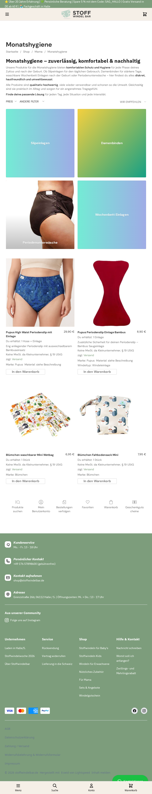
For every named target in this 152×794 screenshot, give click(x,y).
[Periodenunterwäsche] (40, 209)
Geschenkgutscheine (134, 509)
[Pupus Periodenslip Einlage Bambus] (112, 292)
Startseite (12, 51)
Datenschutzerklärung (19, 737)
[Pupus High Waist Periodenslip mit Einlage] (40, 292)
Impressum (12, 763)
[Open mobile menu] (7, 14)
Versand (17, 359)
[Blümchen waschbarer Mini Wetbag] (40, 415)
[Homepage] (76, 14)
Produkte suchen (17, 509)
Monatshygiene (57, 51)
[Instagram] (144, 711)
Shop (26, 51)
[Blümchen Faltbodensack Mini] (112, 415)
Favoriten (88, 507)
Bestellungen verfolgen (64, 509)
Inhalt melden (101, 772)
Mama (39, 51)
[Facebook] (134, 711)
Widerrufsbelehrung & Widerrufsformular (33, 755)
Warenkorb (111, 507)
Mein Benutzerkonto (41, 509)
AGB (7, 729)
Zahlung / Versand (17, 746)
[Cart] (145, 14)
